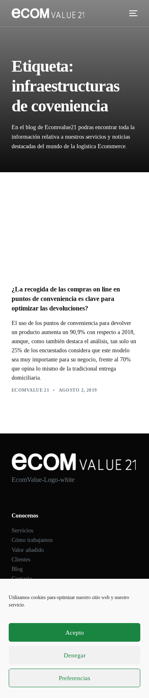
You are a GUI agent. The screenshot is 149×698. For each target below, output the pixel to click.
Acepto (74, 632)
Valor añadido (28, 550)
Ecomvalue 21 (30, 390)
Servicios (22, 530)
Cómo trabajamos (32, 540)
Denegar (75, 655)
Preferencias (74, 678)
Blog (17, 569)
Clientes (21, 559)
